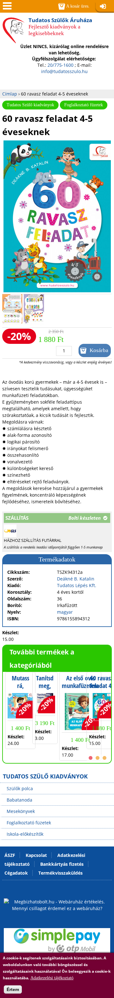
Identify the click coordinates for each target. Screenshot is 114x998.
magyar (65, 612)
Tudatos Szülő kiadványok (30, 104)
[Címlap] (13, 41)
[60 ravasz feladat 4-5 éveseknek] (57, 291)
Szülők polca (20, 788)
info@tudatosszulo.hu (64, 71)
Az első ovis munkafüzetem (80, 682)
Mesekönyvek (21, 811)
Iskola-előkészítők (25, 834)
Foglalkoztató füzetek (83, 104)
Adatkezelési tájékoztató (51, 978)
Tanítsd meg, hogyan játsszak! (45, 689)
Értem (13, 989)
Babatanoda (19, 800)
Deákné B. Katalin (75, 579)
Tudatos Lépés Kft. (76, 585)
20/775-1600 (60, 65)
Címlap (9, 94)
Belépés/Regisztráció (105, 7)
